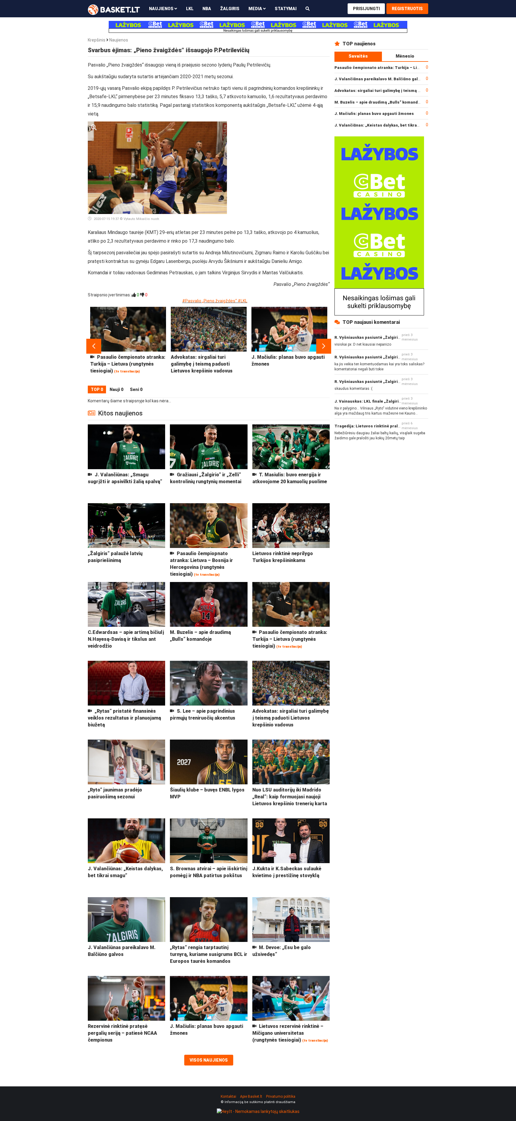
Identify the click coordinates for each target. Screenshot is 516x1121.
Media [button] (255, 8)
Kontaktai (228, 1096)
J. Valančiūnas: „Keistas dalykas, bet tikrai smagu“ (384, 125)
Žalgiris (229, 8)
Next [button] (323, 346)
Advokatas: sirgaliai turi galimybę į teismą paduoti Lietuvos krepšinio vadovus (411, 90)
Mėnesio (405, 56)
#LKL (242, 300)
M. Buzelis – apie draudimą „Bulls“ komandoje (379, 102)
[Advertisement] (281, 158)
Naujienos (118, 40)
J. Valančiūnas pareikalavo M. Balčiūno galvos (379, 79)
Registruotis (407, 8)
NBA (206, 8)
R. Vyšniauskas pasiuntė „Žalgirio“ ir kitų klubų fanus (386, 337)
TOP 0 (97, 389)
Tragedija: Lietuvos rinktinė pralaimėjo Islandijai (382, 426)
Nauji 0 (116, 389)
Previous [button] (93, 346)
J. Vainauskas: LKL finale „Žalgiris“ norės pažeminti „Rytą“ (391, 401)
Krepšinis (96, 40)
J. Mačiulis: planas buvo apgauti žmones (374, 113)
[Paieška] (307, 8)
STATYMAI (286, 8)
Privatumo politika (280, 1096)
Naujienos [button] (161, 8)
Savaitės (358, 56)
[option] (128, 346)
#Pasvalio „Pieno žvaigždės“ (209, 300)
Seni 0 (136, 389)
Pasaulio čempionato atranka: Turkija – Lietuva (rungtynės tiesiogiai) (403, 67)
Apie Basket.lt (251, 1096)
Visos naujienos (209, 1060)
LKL (190, 8)
